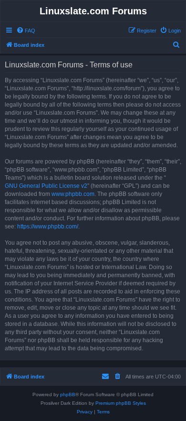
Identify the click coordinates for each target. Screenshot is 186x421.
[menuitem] (25, 30)
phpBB (67, 394)
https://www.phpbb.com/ (47, 226)
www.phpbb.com (73, 194)
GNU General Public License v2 (46, 186)
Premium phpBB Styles (120, 403)
